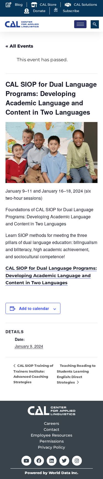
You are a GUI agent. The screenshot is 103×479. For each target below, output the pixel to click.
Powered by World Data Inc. (51, 473)
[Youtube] (26, 461)
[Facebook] (39, 461)
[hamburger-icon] (80, 24)
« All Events (19, 46)
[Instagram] (77, 461)
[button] (95, 24)
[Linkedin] (52, 461)
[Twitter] (64, 461)
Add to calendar (34, 308)
